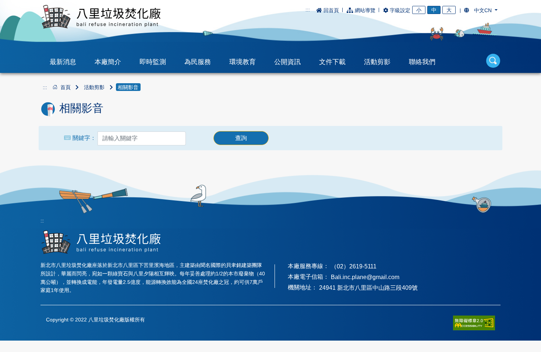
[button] (481, 10)
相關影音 (128, 87)
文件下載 (332, 62)
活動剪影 (94, 87)
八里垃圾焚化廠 (100, 17)
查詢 (241, 138)
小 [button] (418, 10)
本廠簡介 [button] (108, 62)
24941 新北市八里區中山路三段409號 (368, 288)
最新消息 (63, 62)
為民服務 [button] (197, 62)
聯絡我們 (422, 62)
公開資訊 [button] (287, 62)
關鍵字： (84, 138)
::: (307, 10)
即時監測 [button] (152, 62)
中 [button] (433, 10)
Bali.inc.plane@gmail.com (365, 277)
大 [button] (449, 10)
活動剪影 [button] (377, 62)
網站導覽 (365, 10)
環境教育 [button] (242, 62)
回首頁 (331, 10)
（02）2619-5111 (353, 266)
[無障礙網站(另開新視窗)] (474, 322)
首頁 (65, 87)
